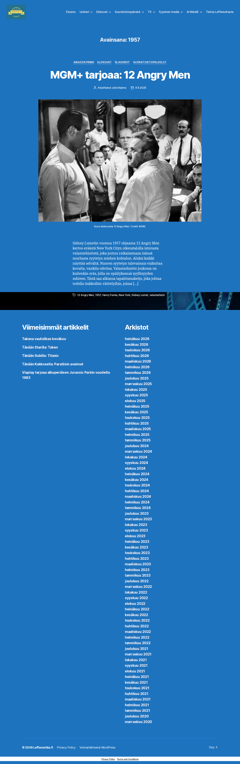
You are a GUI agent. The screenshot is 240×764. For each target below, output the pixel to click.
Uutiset (84, 12)
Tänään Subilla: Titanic (40, 356)
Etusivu (71, 12)
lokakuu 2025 (136, 390)
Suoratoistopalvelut (127, 12)
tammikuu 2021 (137, 710)
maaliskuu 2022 (138, 632)
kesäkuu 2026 (136, 344)
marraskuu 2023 (138, 519)
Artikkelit (193, 12)
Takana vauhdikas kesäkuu (44, 339)
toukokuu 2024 (137, 485)
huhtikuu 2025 (137, 423)
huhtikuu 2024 (137, 491)
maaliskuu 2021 (138, 699)
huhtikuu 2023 (137, 559)
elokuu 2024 (135, 468)
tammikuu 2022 (138, 643)
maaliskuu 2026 (138, 361)
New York (124, 295)
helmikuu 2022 (137, 637)
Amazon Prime (83, 62)
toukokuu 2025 (137, 418)
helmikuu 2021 (137, 705)
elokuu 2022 (135, 604)
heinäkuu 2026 (137, 339)
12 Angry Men (85, 295)
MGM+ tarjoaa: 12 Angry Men (120, 74)
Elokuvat (101, 12)
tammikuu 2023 (138, 575)
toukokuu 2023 (137, 553)
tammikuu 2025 (138, 440)
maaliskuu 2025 (138, 429)
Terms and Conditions (128, 759)
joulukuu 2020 (137, 716)
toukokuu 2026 (137, 350)
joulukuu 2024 (137, 446)
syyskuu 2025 (136, 395)
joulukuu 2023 (137, 513)
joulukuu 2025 (137, 378)
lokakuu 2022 (136, 592)
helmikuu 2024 (137, 502)
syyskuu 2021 (136, 665)
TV (150, 12)
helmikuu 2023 (137, 570)
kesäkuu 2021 (136, 682)
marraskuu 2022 (138, 587)
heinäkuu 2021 (137, 677)
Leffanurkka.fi (43, 747)
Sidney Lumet (140, 295)
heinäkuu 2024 (137, 474)
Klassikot (122, 62)
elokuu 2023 (135, 536)
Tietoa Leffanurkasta (219, 12)
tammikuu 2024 (138, 508)
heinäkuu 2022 (137, 609)
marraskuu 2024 (138, 451)
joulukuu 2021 (136, 649)
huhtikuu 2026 (137, 356)
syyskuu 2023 (136, 530)
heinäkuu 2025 (137, 406)
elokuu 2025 (135, 401)
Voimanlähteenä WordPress (98, 747)
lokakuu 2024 (136, 457)
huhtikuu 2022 (137, 626)
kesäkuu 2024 (136, 480)
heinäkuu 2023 (137, 542)
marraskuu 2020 (138, 722)
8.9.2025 (140, 87)
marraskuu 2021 (138, 654)
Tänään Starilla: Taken (40, 347)
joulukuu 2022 (137, 581)
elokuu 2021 (135, 671)
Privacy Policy (66, 747)
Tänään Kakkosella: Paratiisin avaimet (52, 364)
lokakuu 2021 (136, 660)
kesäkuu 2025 (136, 412)
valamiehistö (157, 295)
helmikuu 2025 (137, 435)
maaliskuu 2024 (138, 496)
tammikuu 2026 (138, 373)
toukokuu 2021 (137, 688)
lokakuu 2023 (136, 525)
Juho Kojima (119, 87)
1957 (98, 295)
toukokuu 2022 (137, 620)
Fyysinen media (169, 12)
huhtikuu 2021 (136, 694)
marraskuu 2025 (138, 384)
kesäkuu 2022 (136, 615)
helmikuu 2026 (137, 367)
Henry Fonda (109, 295)
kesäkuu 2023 (136, 547)
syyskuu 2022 (136, 598)
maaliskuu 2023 (138, 564)
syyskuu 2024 (136, 463)
